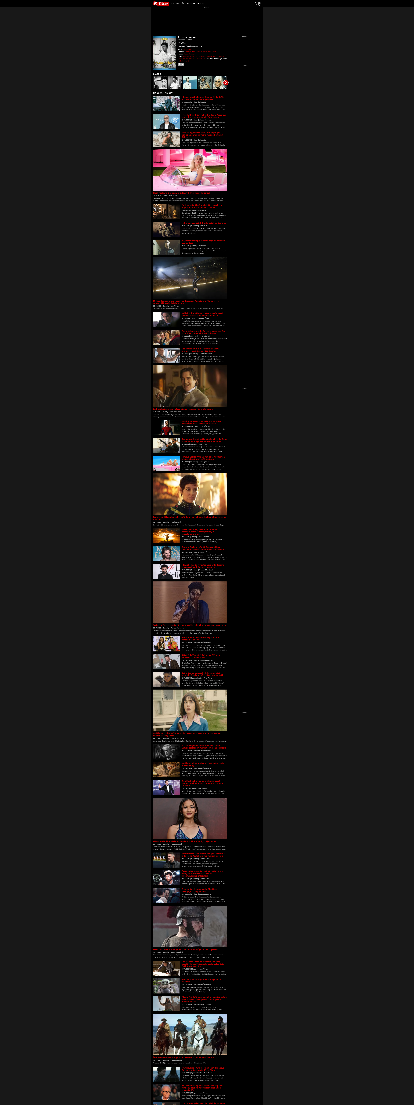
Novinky (191, 3)
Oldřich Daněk (190, 52)
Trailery (201, 3)
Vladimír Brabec (212, 56)
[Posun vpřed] (226, 82)
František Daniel (201, 52)
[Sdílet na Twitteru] (182, 64)
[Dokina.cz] (161, 3)
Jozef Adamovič (200, 56)
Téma (183, 3)
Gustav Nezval (200, 59)
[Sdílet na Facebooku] (179, 64)
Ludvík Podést (189, 54)
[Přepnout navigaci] (259, 3)
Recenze (175, 3)
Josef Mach (187, 49)
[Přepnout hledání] (255, 3)
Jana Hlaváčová (188, 56)
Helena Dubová (188, 59)
